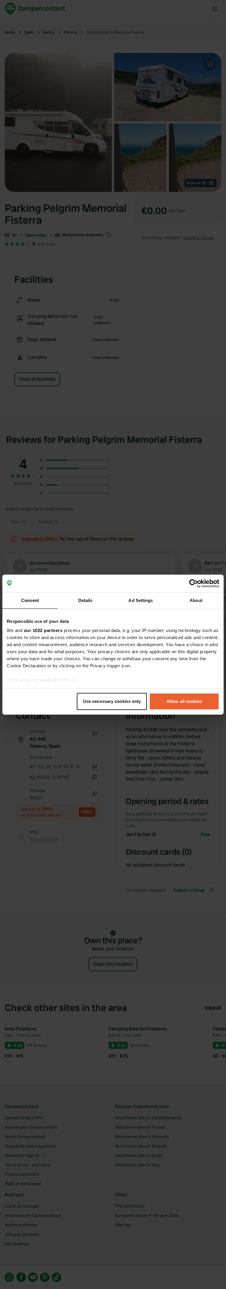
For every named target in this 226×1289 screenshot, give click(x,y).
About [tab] (196, 600)
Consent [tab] (30, 600)
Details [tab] (85, 600)
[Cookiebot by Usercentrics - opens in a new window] (193, 583)
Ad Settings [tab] (140, 600)
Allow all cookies (184, 701)
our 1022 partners (43, 630)
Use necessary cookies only (112, 701)
